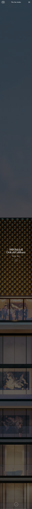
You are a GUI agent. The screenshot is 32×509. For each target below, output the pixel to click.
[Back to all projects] (16, 260)
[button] (29, 2)
